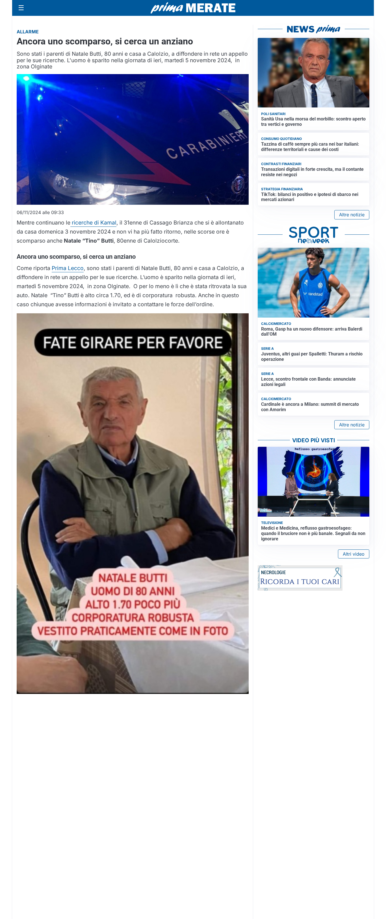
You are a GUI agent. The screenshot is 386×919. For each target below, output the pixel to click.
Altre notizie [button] (352, 214)
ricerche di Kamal (93, 222)
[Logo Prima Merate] (193, 8)
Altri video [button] (354, 554)
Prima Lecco (68, 268)
